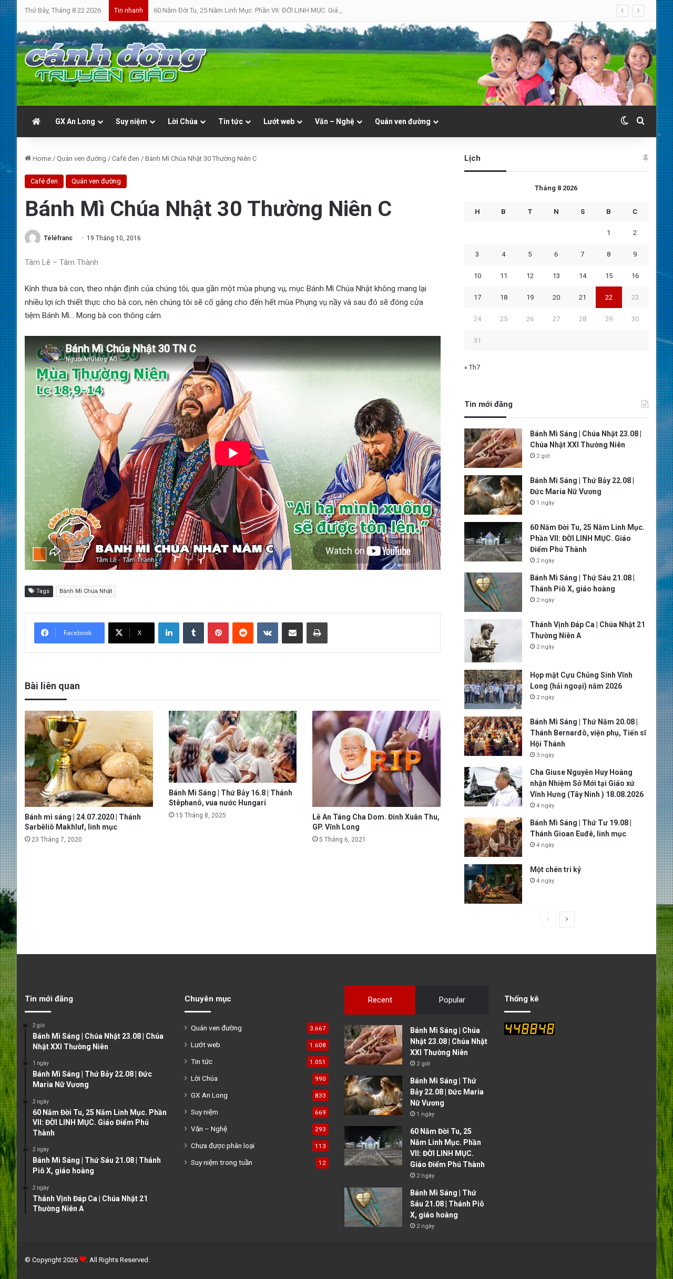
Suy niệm (131, 121)
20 (556, 297)
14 (582, 276)
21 (582, 297)
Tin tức (230, 121)
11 (503, 276)
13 (556, 276)
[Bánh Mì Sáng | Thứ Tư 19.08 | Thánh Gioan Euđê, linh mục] (493, 837)
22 (609, 297)
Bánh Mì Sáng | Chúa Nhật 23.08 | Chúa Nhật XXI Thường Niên (448, 1041)
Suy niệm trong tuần (221, 1162)
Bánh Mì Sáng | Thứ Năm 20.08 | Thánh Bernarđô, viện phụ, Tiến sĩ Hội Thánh (588, 733)
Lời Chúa (183, 121)
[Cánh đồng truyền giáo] (117, 64)
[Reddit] (242, 632)
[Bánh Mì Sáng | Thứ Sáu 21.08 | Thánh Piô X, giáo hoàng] (493, 592)
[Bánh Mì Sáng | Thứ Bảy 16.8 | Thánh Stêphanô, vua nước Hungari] (233, 747)
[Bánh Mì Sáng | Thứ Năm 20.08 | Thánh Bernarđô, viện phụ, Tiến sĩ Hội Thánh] (493, 736)
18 (503, 297)
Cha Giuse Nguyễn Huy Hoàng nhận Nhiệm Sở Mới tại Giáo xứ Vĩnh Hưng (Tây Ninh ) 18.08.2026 (587, 783)
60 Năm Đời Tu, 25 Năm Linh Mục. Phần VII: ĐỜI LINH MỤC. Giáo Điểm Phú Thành (273, 10)
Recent (380, 1000)
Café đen (125, 158)
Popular (452, 1000)
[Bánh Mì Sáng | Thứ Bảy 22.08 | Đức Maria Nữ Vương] (493, 495)
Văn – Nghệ (334, 121)
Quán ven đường (403, 121)
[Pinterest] (218, 632)
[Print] (317, 632)
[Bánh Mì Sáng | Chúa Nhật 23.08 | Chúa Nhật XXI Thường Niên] (493, 448)
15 (609, 276)
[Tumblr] (193, 632)
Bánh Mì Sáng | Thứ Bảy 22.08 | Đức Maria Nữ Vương (447, 1092)
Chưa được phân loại (222, 1145)
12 (530, 276)
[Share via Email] (292, 632)
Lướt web (278, 121)
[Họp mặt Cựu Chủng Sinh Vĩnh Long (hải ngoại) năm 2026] (493, 689)
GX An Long (75, 121)
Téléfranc (58, 238)
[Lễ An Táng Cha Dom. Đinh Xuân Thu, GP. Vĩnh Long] (376, 759)
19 (530, 297)
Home (41, 158)
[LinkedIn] (168, 632)
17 (477, 297)
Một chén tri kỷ (555, 869)
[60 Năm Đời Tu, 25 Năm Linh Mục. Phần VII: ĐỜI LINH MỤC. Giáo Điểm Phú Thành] (493, 541)
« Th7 (472, 367)
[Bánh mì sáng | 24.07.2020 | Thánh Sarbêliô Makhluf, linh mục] (89, 759)
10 (477, 276)
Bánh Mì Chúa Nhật (85, 591)
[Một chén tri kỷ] (493, 884)
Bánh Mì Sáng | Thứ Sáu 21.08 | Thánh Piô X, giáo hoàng (447, 1204)
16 (635, 276)
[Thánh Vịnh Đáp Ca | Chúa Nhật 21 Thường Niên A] (493, 641)
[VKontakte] (267, 632)
